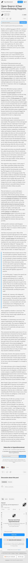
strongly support (10, 238)
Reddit (2, 56)
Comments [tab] (4, 482)
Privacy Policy (15, 545)
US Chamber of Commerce (12, 198)
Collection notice (23, 553)
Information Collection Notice (18, 544)
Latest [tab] (6, 499)
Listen (25, 14)
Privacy (13, 553)
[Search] (25, 499)
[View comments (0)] (7, 18)
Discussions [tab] (11, 499)
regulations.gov (5, 430)
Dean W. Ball (7, 14)
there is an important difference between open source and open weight (14, 72)
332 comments (16, 98)
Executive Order (8, 78)
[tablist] (7, 482)
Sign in (25, 2)
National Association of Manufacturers (17, 196)
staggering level (5, 374)
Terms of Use (21, 543)
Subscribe (20, 2)
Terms (16, 553)
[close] (24, 514)
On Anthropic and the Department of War (9, 505)
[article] (14, 506)
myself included (11, 93)
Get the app (20, 556)
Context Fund (18, 53)
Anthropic (14, 211)
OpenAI (7, 211)
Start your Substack (10, 556)
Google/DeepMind (5, 213)
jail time (19, 343)
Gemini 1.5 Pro (5, 100)
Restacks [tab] (10, 482)
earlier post (23, 84)
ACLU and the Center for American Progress (12, 204)
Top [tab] (2, 499)
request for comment (6, 67)
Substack (7, 560)
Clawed (3, 503)
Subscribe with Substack (15, 540)
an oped (13, 29)
